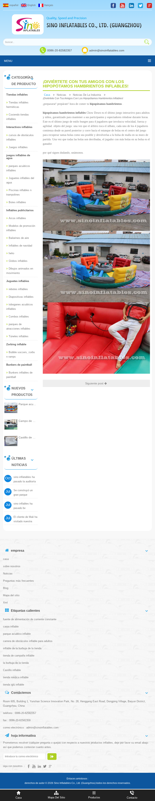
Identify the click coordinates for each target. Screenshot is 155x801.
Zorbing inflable (16, 344)
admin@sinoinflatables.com (106, 50)
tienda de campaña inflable (18, 655)
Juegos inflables (18, 147)
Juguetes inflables (17, 281)
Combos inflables (19, 316)
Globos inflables (18, 260)
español (13, 5)
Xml (5, 602)
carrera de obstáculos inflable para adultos (27, 641)
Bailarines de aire (19, 237)
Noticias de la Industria (87, 94)
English (31, 5)
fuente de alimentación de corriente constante (29, 619)
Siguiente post (94, 383)
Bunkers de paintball (19, 364)
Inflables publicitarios (20, 210)
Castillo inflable (12, 670)
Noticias (61, 94)
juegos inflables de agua (18, 157)
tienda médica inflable (15, 677)
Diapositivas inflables (21, 296)
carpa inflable (11, 626)
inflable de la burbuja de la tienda (22, 648)
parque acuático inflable (17, 633)
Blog (5, 588)
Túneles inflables (18, 336)
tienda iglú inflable (13, 684)
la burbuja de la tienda (16, 662)
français (48, 5)
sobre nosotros (11, 566)
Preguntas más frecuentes (18, 580)
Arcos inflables (17, 218)
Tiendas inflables (17, 94)
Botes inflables (17, 202)
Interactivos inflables (19, 127)
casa (47, 94)
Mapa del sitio (11, 595)
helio (11, 253)
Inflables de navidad (20, 245)
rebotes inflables (18, 289)
